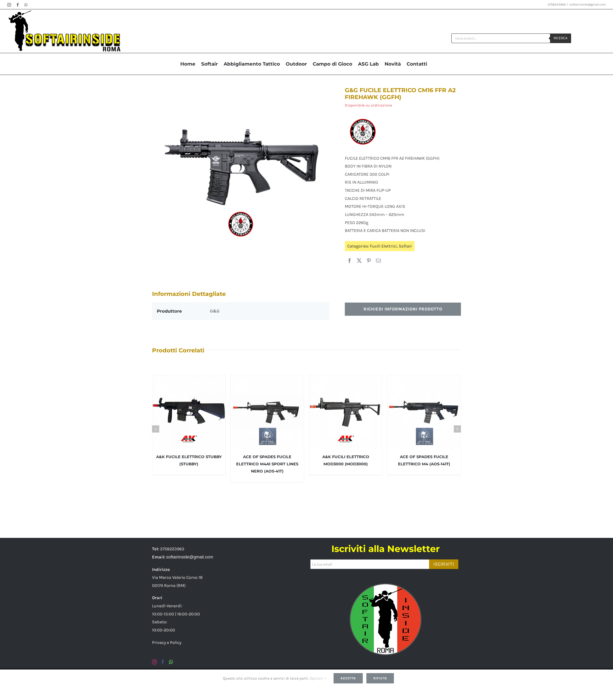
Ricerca (561, 38)
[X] (359, 261)
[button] (155, 429)
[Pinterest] (369, 261)
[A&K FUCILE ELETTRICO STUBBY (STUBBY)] (189, 412)
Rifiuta (380, 678)
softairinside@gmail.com (588, 4)
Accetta (348, 678)
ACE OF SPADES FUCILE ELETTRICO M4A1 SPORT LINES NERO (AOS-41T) (267, 464)
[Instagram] (154, 662)
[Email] (378, 261)
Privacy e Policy (166, 642)
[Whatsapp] (171, 662)
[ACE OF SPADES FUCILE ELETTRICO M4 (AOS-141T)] (424, 412)
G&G (215, 311)
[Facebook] (349, 261)
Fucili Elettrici (383, 246)
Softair (405, 246)
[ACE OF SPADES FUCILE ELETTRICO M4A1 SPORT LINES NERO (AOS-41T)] (267, 412)
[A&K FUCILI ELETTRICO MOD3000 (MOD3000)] (345, 412)
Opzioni (317, 678)
